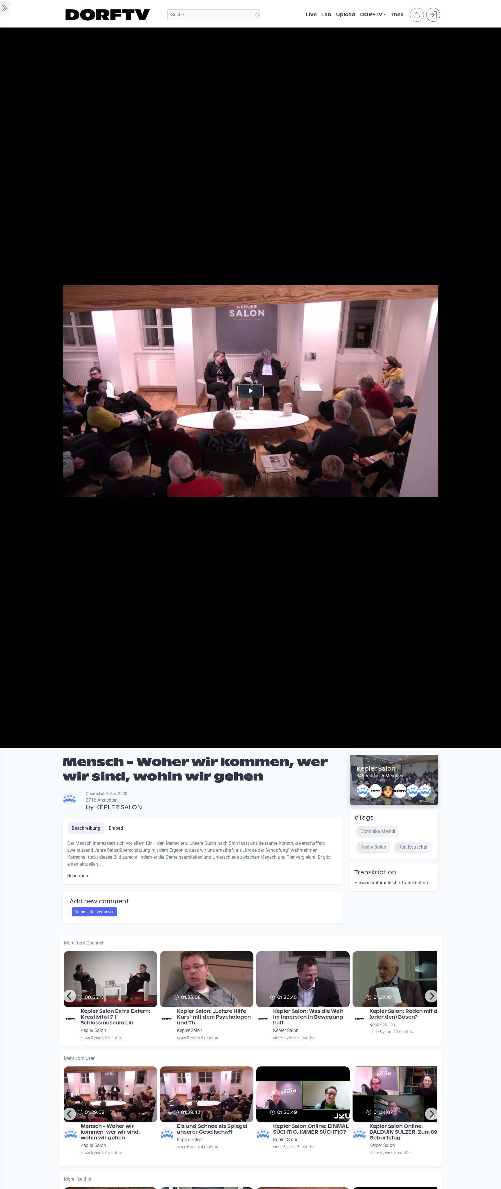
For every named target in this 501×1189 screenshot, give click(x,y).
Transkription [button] (375, 872)
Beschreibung (86, 828)
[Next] (431, 996)
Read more (78, 875)
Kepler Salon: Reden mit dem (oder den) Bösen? (407, 1014)
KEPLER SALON (118, 807)
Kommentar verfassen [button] (95, 911)
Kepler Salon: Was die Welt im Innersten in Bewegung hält (308, 1017)
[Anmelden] (433, 15)
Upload (345, 15)
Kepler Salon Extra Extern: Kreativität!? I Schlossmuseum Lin (115, 1017)
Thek (397, 15)
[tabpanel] (202, 859)
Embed (116, 828)
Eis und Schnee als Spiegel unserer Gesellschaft (212, 1129)
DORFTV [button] (371, 15)
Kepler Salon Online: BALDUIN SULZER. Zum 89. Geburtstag (404, 1132)
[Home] (109, 15)
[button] (417, 15)
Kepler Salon (376, 768)
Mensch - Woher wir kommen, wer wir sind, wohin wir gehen (110, 1132)
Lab (326, 15)
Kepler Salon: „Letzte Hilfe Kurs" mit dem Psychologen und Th (214, 1017)
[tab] (86, 828)
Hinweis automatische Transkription (391, 882)
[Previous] (69, 996)
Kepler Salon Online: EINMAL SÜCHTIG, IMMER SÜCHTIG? (310, 1129)
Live (311, 15)
